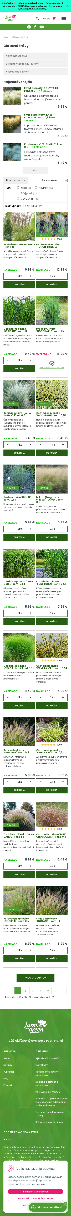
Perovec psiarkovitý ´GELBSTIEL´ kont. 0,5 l (16, 920)
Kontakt (7, 1085)
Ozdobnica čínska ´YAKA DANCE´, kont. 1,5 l (18, 835)
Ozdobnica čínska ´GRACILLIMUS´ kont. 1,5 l (18, 667)
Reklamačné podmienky (49, 1122)
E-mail (7, 1139)
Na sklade (35, 206)
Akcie (26, 188)
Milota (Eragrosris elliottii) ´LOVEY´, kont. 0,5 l (50, 500)
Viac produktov (35, 978)
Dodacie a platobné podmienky (47, 1083)
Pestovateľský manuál (48, 1092)
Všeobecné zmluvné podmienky (47, 1073)
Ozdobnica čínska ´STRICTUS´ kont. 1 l (15, 330)
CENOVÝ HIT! (30, 198)
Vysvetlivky (42, 1065)
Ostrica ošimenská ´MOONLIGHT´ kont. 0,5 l (51, 414)
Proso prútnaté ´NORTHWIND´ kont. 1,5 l (50, 330)
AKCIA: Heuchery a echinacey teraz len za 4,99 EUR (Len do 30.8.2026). (39, 7)
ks (20, 276)
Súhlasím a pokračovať (35, 1191)
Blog (5, 1078)
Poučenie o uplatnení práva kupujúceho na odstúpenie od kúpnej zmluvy (51, 1102)
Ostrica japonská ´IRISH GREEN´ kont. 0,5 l (18, 583)
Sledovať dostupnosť (51, 367)
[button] (65, 1204)
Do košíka (19, 284)
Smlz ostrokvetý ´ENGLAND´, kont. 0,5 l (16, 751)
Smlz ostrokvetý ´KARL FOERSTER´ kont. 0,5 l (38, 116)
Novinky (46, 188)
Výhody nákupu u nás (47, 1058)
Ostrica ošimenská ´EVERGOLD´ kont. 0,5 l (50, 751)
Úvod (6, 37)
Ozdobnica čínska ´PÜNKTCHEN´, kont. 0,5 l (51, 583)
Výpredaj (8, 1071)
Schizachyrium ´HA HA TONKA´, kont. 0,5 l (17, 414)
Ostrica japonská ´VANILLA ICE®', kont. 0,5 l (51, 667)
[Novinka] (52, 228)
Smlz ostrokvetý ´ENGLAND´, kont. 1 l (48, 920)
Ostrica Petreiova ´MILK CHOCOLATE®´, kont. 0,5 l (51, 835)
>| (63, 990)
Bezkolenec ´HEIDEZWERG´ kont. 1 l (19, 246)
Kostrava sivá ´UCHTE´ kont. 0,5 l (17, 498)
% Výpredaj (29, 193)
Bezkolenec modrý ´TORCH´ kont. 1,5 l (48, 246)
